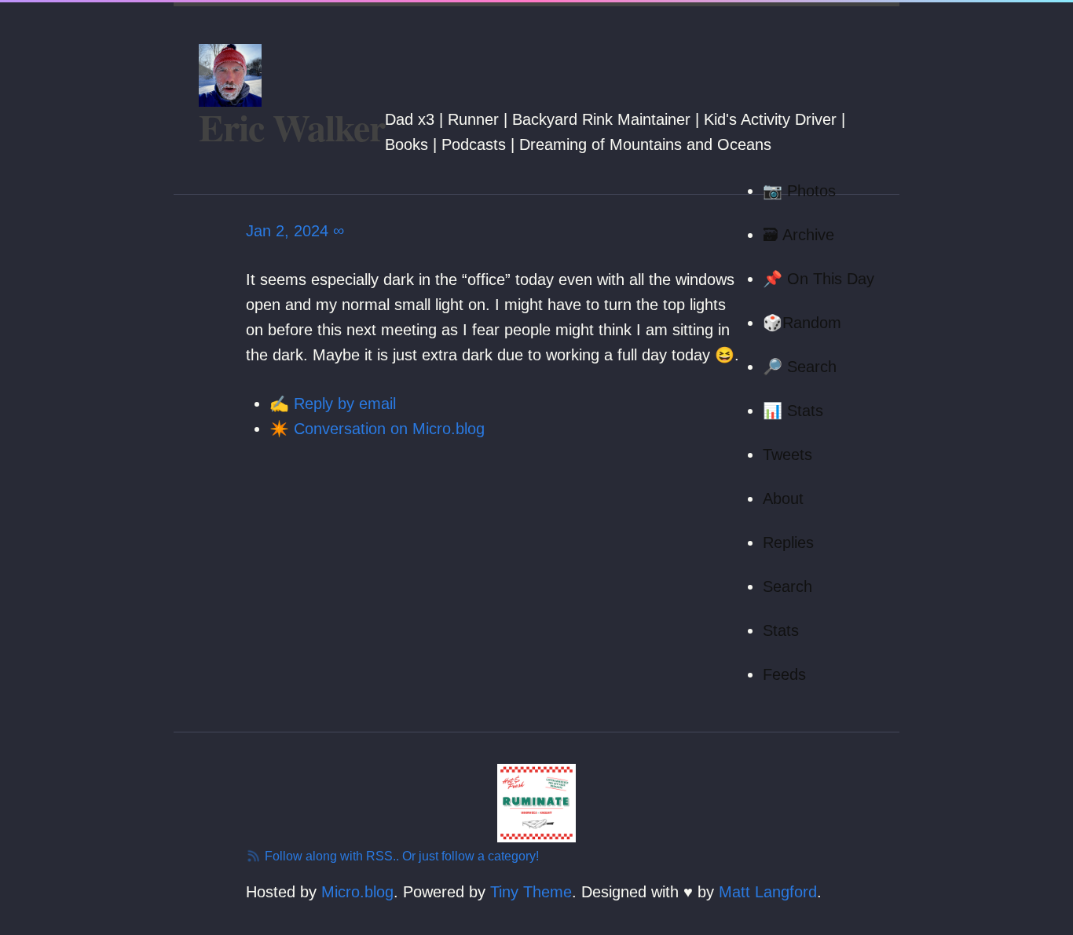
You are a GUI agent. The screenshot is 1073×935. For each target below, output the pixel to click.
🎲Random (802, 322)
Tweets (787, 454)
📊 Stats (793, 410)
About (783, 498)
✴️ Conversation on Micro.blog (377, 428)
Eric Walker (292, 126)
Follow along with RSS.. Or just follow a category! (400, 856)
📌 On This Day (818, 278)
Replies (788, 542)
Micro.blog (357, 891)
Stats (781, 630)
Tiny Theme (531, 891)
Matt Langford (768, 891)
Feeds (784, 674)
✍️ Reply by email (332, 403)
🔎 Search (800, 366)
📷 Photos (799, 190)
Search (787, 586)
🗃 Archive (798, 234)
